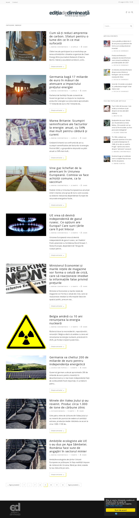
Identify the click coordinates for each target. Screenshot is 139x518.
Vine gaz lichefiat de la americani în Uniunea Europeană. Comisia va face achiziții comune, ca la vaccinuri (69, 175)
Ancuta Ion (118, 116)
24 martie (74, 233)
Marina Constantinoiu (59, 47)
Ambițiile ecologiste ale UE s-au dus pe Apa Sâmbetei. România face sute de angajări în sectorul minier (68, 446)
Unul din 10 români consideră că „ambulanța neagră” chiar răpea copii (122, 86)
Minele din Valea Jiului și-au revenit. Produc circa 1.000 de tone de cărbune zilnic (69, 403)
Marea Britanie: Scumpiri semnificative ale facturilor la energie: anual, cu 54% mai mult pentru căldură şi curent (68, 127)
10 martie (70, 411)
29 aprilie (74, 47)
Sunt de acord (120, 510)
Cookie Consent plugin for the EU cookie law (120, 514)
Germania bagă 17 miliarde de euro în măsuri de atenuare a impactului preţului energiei (68, 82)
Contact (15, 2)
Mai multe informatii (114, 505)
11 (57, 485)
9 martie (74, 455)
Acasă (8, 2)
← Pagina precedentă (13, 485)
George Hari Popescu (59, 368)
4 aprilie (74, 138)
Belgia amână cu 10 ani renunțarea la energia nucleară (66, 319)
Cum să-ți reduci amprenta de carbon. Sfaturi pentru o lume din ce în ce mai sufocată (68, 38)
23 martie (74, 286)
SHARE (85, 47)
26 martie (74, 185)
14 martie (73, 368)
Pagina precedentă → (74, 485)
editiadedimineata (58, 411)
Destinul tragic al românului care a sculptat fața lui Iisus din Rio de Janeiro (121, 158)
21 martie (74, 327)
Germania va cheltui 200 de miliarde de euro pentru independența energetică (69, 360)
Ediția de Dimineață (121, 51)
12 (63, 485)
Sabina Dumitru (119, 163)
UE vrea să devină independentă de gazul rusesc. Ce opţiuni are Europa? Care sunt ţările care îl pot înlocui (66, 222)
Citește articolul (57, 66)
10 (51, 485)
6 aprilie (74, 91)
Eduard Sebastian (120, 132)
